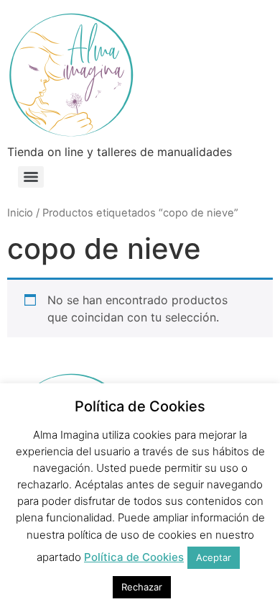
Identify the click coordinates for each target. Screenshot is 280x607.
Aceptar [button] (213, 557)
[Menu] (31, 177)
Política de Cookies (134, 557)
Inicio (20, 212)
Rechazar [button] (141, 587)
